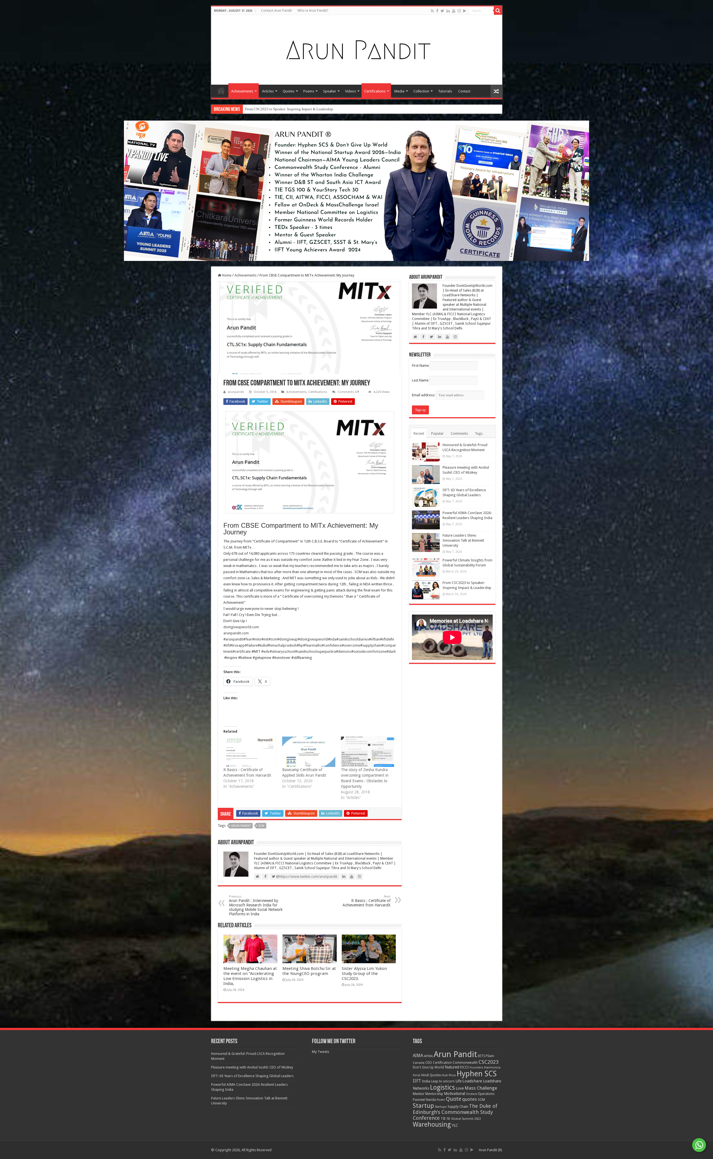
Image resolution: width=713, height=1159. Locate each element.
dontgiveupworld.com (241, 627)
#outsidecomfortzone (368, 651)
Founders (476, 1067)
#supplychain (370, 645)
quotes (469, 1099)
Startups (441, 1107)
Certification (442, 1063)
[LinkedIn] (448, 11)
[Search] (498, 10)
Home (221, 90)
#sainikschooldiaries (352, 639)
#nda (332, 639)
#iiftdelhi (387, 639)
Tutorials (445, 91)
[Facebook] (437, 11)
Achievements (242, 91)
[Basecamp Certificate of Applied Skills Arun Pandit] (308, 752)
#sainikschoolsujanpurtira (315, 651)
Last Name (420, 380)
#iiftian (374, 639)
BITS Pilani (486, 1056)
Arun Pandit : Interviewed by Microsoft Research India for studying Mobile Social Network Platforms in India (256, 905)
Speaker (329, 91)
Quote (453, 1099)
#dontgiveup (287, 639)
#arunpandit (233, 639)
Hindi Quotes (431, 1075)
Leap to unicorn (443, 1081)
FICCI (464, 1067)
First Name (420, 365)
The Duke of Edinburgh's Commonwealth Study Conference (455, 1112)
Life (458, 1081)
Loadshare (472, 1081)
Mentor (418, 1094)
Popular (437, 433)
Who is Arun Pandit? (312, 11)
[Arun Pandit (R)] (356, 48)
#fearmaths (312, 645)
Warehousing (432, 1124)
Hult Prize (449, 1075)
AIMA (418, 1055)
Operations (486, 1094)
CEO (428, 1062)
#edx (265, 651)
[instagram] (459, 11)
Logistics (442, 1087)
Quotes (288, 91)
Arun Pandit (241, 826)
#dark (391, 651)
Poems (308, 91)
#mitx (256, 639)
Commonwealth (465, 1062)
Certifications (374, 91)
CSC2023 (488, 1062)
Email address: (424, 395)
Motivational (454, 1093)
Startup (423, 1105)
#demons (343, 651)
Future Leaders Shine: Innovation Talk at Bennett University (463, 540)
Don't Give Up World (428, 1067)
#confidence (332, 645)
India (426, 1081)
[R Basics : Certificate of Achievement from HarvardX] (250, 752)
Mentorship (434, 1094)
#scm (272, 639)
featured (452, 1067)
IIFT (417, 1081)
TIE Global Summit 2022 (463, 1119)
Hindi (416, 1075)
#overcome (351, 645)
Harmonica (492, 1067)
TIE (443, 1119)
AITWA (428, 1056)
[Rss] (432, 11)
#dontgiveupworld (313, 639)
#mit (264, 639)
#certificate (242, 651)
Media (399, 91)
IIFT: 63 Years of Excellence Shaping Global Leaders (252, 1076)
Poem (441, 1100)
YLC (455, 1125)
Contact (464, 91)
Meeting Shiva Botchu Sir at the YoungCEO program (309, 971)
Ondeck (471, 1094)
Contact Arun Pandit (276, 11)
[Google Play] (465, 11)
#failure (251, 645)
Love (460, 1088)
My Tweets (320, 1052)
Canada (418, 1063)
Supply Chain (458, 1106)
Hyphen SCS (476, 1073)
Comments (459, 433)
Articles (268, 91)
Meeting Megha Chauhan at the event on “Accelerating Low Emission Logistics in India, (250, 976)
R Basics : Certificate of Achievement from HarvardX (366, 901)
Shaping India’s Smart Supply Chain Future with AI (283, 109)
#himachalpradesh (282, 645)
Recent (419, 433)
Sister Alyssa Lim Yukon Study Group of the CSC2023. (364, 973)
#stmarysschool (282, 651)
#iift (226, 645)
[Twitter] (442, 11)
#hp (300, 645)
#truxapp (237, 645)
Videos (350, 91)
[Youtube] (453, 11)
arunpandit (236, 392)
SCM (261, 826)
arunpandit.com (236, 633)
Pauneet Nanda (424, 1100)
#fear (247, 639)
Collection (421, 91)
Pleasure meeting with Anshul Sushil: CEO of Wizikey (252, 1067)
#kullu (262, 645)
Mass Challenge (481, 1088)
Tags (479, 433)
